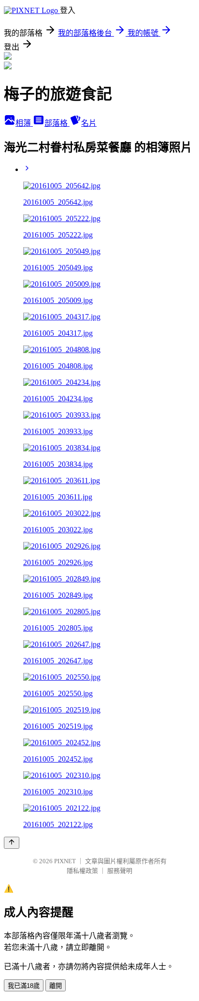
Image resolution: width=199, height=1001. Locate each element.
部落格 (57, 123)
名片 (89, 123)
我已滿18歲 (24, 985)
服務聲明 (119, 870)
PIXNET (65, 861)
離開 (55, 985)
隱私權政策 (82, 870)
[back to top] (11, 843)
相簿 (24, 123)
